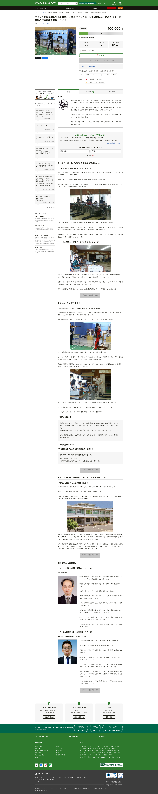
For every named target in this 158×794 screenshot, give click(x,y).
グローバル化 (91, 752)
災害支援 (120, 8)
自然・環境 (59, 750)
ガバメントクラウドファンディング (56, 777)
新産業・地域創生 (61, 755)
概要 (68, 92)
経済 (119, 752)
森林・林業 (83, 750)
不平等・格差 (112, 755)
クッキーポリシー (78, 788)
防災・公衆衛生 (115, 746)
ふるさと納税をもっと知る (113, 143)
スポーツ (113, 74)
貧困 (105, 755)
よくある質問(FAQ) (79, 717)
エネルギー (83, 752)
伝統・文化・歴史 (39, 755)
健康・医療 (83, 755)
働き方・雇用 (101, 752)
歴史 (89, 757)
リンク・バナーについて (55, 788)
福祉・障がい (98, 755)
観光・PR (37, 748)
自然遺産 (103, 757)
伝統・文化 (83, 757)
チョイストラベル (39, 779)
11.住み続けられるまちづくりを (96, 82)
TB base (37, 781)
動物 (57, 746)
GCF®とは (95, 8)
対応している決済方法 (88, 66)
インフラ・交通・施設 (103, 746)
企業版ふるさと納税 (80, 777)
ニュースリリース (44, 788)
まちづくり (59, 748)
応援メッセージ (70, 8)
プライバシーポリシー (67, 788)
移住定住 (102, 750)
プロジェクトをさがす (41, 8)
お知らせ (107, 788)
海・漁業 (114, 748)
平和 (89, 748)
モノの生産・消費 (111, 752)
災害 (57, 752)
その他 (37, 757)
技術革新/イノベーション (113, 750)
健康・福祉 (38, 752)
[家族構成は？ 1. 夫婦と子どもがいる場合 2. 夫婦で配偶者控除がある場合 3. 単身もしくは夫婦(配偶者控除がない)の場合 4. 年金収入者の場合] (75, 151)
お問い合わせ (101, 788)
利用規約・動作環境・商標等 (90, 788)
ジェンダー (83, 748)
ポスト (38, 57)
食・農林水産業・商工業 (41, 750)
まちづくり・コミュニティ (93, 74)
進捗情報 (90, 91)
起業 (97, 750)
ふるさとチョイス (111, 8)
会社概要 (37, 788)
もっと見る (50, 207)
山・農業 (107, 748)
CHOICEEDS (50, 779)
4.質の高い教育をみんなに (94, 79)
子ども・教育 (46, 23)
